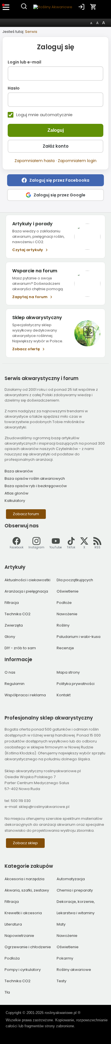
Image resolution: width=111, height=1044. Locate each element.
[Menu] (6, 7)
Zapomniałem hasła (35, 161)
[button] (55, 180)
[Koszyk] (93, 6)
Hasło (14, 88)
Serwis (31, 31)
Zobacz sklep (25, 843)
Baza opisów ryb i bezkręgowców (36, 486)
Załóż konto (56, 146)
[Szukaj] (23, 8)
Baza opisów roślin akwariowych (35, 478)
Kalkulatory (15, 500)
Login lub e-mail (24, 62)
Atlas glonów (16, 493)
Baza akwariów (19, 471)
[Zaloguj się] (81, 6)
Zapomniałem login (77, 161)
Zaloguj (56, 130)
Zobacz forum (26, 514)
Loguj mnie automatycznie (44, 114)
